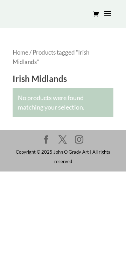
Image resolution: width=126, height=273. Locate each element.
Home (20, 52)
